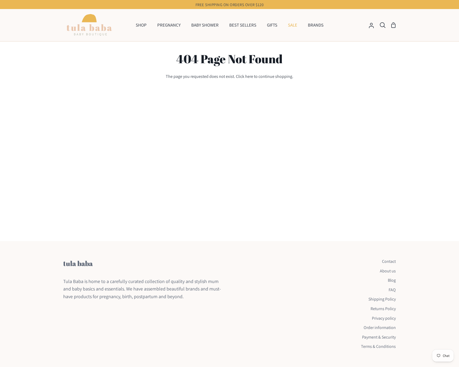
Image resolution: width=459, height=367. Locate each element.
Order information (380, 327)
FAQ (392, 290)
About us (388, 271)
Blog (392, 280)
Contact (389, 261)
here (249, 76)
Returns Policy (383, 308)
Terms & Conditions (378, 346)
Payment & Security (379, 337)
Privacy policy (384, 318)
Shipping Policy (382, 299)
